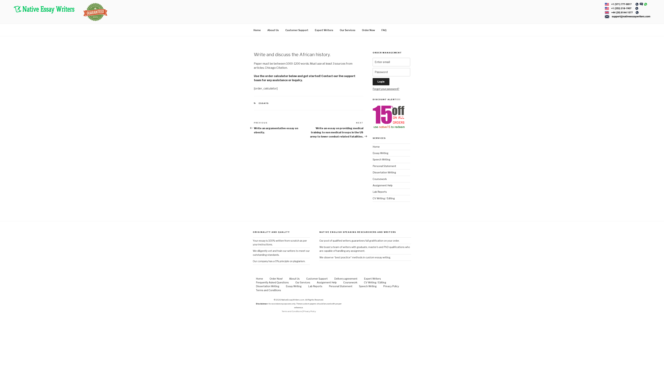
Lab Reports (380, 191)
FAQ (383, 30)
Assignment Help (383, 185)
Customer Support (296, 30)
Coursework (380, 179)
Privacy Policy (391, 286)
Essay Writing (380, 153)
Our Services (347, 30)
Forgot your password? (386, 88)
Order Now (368, 30)
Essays (264, 103)
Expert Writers (324, 30)
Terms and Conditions (268, 290)
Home (257, 30)
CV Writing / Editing (384, 198)
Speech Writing (381, 159)
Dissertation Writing (384, 172)
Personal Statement (384, 166)
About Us (273, 30)
